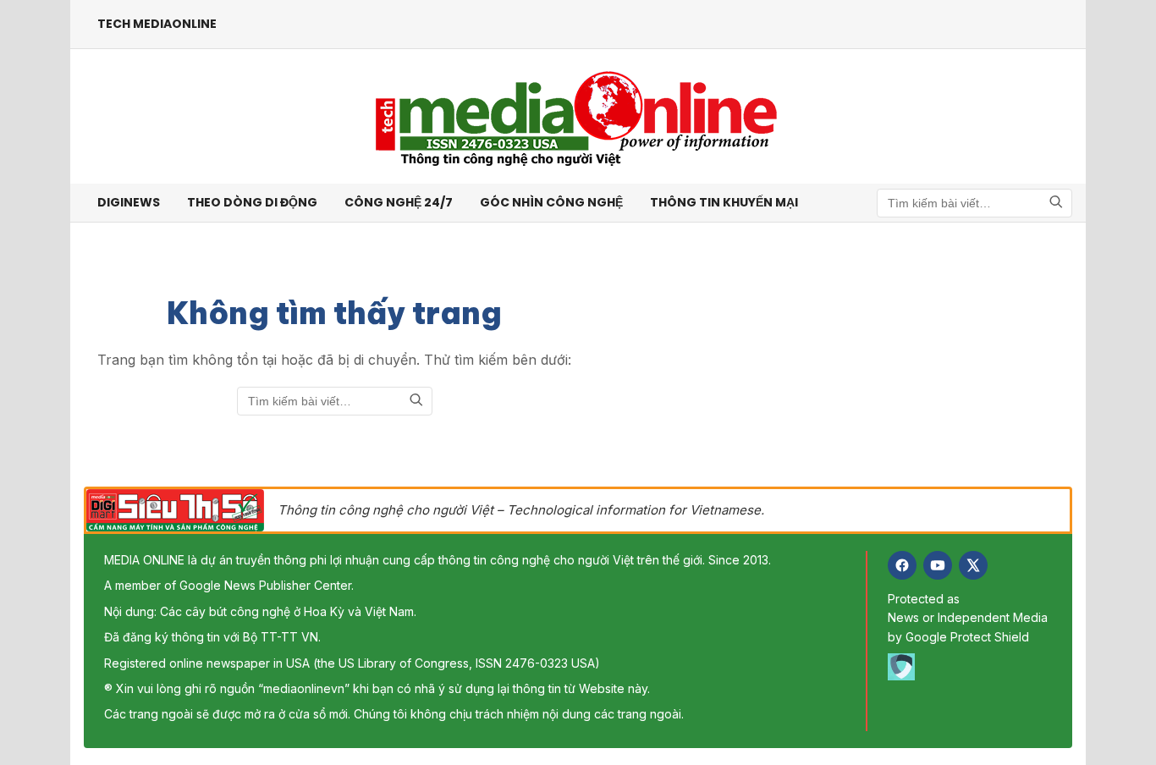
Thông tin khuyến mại (724, 202)
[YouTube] (937, 565)
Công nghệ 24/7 (398, 202)
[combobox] (974, 203)
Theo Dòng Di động (252, 202)
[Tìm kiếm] (1056, 202)
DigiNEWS (128, 202)
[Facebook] (902, 565)
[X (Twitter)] (973, 565)
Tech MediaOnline (157, 23)
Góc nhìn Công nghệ (551, 202)
